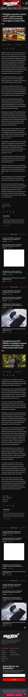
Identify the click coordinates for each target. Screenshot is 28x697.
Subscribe (14, 679)
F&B (6, 204)
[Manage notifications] (25, 694)
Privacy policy (19, 695)
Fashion (4, 281)
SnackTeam (6, 216)
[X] (7, 48)
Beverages (4, 241)
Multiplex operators (6, 205)
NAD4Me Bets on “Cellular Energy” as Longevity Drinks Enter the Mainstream (12, 272)
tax (3, 207)
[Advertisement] (14, 258)
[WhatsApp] (13, 48)
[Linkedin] (8, 225)
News (2, 24)
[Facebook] (3, 48)
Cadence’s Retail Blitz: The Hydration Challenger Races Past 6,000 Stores (11, 238)
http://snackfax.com (6, 217)
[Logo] (11, 3)
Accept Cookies (10, 695)
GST (9, 204)
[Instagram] (6, 225)
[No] (26, 692)
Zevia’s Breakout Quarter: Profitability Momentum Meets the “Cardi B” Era (12, 245)
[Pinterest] (10, 48)
